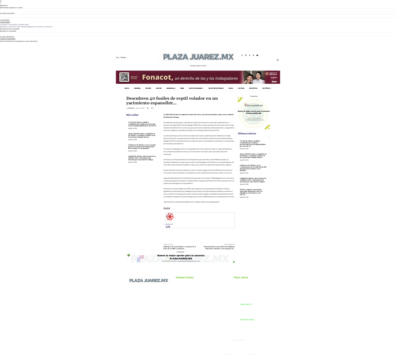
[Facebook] (242, 55)
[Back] (0, 3)
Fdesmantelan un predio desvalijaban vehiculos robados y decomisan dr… (219, 248)
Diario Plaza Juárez (247, 319)
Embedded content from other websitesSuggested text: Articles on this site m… (27, 27)
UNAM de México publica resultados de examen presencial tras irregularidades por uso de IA (142, 124)
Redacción (131, 108)
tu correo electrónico (7, 37)
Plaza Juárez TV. (246, 304)
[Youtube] (257, 55)
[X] (253, 55)
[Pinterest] (223, 108)
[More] (232, 108)
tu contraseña (4, 20)
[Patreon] (137, 299)
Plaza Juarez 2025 (238, 354)
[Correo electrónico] (167, 227)
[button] (277, 59)
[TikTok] (249, 55)
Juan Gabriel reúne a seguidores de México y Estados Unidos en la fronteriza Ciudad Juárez (141, 135)
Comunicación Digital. (263, 354)
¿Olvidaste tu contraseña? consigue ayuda (14, 24)
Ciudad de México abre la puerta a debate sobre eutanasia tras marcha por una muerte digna (142, 158)
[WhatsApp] (228, 108)
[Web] (169, 227)
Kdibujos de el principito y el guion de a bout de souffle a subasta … (179, 248)
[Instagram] (245, 55)
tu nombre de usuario (7, 13)
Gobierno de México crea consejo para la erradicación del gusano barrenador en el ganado (142, 146)
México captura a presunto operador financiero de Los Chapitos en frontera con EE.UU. (251, 192)
